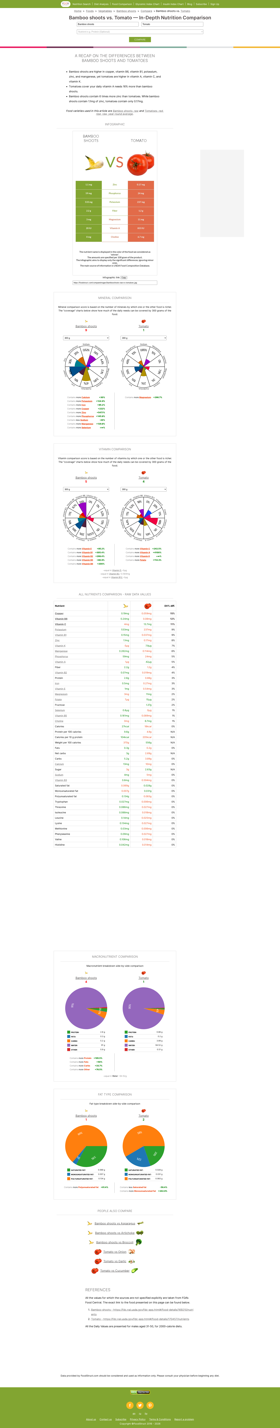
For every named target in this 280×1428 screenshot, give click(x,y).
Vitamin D (117, 570)
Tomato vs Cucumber (115, 1270)
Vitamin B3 (114, 574)
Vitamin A (60, 661)
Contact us (106, 1419)
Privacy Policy (138, 1419)
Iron (57, 683)
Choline (59, 721)
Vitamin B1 (60, 634)
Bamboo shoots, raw (126, 110)
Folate (58, 699)
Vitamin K (60, 645)
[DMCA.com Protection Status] (140, 1393)
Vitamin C (60, 624)
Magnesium (61, 694)
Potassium (60, 629)
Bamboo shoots (126, 11)
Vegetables (105, 11)
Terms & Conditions (160, 1419)
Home (77, 11)
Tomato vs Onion (114, 1252)
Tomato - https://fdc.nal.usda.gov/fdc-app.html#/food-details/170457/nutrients (140, 1319)
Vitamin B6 (61, 618)
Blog (189, 4)
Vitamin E (60, 688)
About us (91, 1419)
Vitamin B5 (61, 715)
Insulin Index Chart (173, 4)
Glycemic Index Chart (147, 4)
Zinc (57, 640)
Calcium (59, 764)
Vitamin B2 (61, 672)
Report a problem (184, 1419)
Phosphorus (61, 656)
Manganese (61, 651)
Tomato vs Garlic (114, 1261)
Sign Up (214, 4)
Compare (146, 11)
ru (140, 1413)
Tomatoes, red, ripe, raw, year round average (130, 112)
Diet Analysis (101, 4)
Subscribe (201, 4)
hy (146, 1413)
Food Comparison (122, 4)
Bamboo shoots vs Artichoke (115, 1233)
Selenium (60, 710)
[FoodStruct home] (67, 6)
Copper (59, 613)
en (134, 1413)
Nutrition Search (82, 4)
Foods (90, 11)
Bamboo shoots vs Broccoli (114, 1242)
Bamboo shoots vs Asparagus (115, 1223)
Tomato (185, 11)
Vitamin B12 (117, 577)
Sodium (59, 774)
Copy (124, 278)
